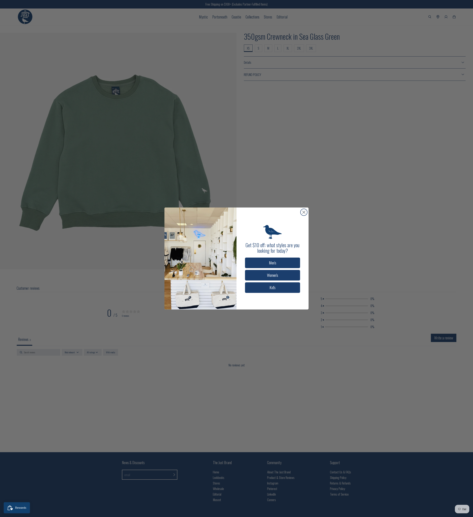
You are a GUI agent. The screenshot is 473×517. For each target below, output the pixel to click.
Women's (272, 275)
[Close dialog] (304, 212)
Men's (272, 263)
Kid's (272, 287)
